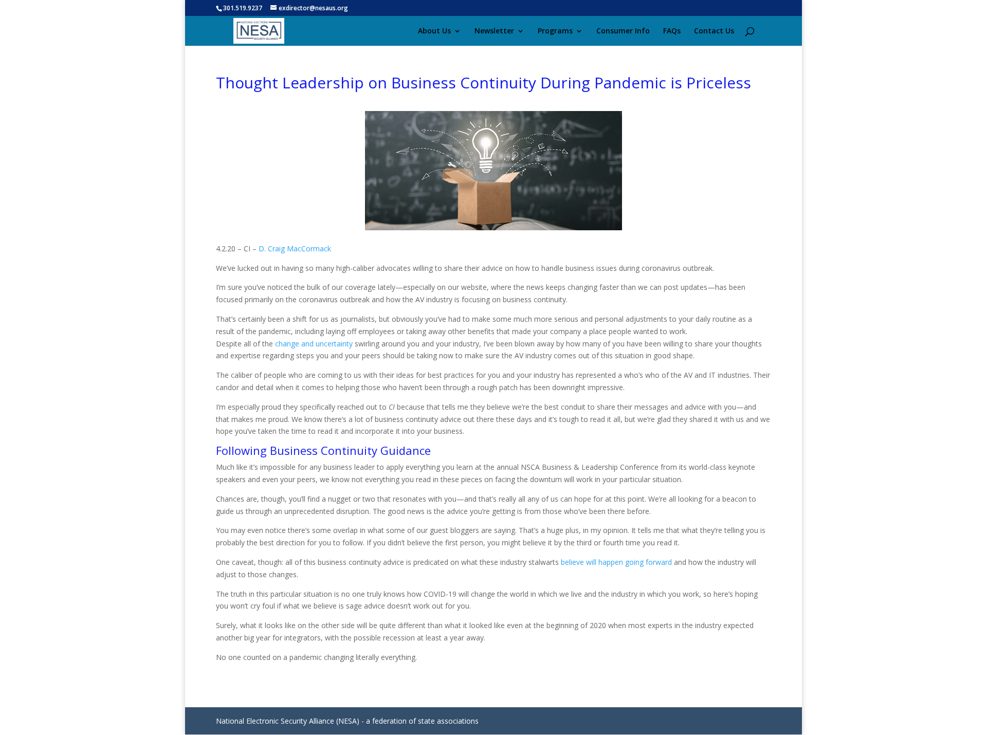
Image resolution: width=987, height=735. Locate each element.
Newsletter (494, 31)
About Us (434, 31)
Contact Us (714, 31)
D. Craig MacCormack (295, 248)
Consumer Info (623, 31)
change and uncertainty (314, 343)
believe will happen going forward (616, 562)
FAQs (672, 31)
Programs (555, 31)
